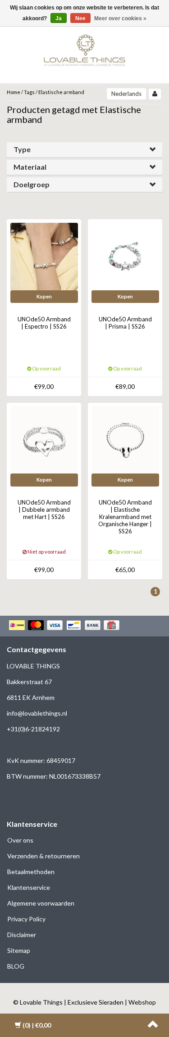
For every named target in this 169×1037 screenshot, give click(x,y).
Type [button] (22, 149)
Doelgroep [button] (32, 184)
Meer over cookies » (120, 18)
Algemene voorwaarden (40, 903)
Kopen (44, 296)
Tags (29, 92)
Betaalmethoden (31, 871)
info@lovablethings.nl (37, 713)
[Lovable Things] (85, 48)
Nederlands (126, 93)
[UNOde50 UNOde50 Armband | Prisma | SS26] (125, 256)
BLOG (15, 966)
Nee (80, 18)
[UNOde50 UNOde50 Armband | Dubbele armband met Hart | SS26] (44, 439)
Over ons (20, 840)
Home (13, 92)
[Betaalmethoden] (65, 626)
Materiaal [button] (30, 166)
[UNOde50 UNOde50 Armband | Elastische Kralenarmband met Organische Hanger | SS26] (125, 439)
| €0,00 (37, 1025)
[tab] (84, 149)
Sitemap (18, 950)
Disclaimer (21, 934)
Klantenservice (28, 887)
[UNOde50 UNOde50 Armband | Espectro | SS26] (44, 256)
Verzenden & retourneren (43, 856)
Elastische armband (61, 92)
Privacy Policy (26, 919)
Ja (58, 18)
